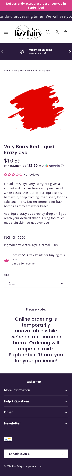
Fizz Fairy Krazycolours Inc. (27, 466)
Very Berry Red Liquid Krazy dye (32, 70)
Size (6, 275)
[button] (65, 32)
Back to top (34, 381)
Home (7, 70)
